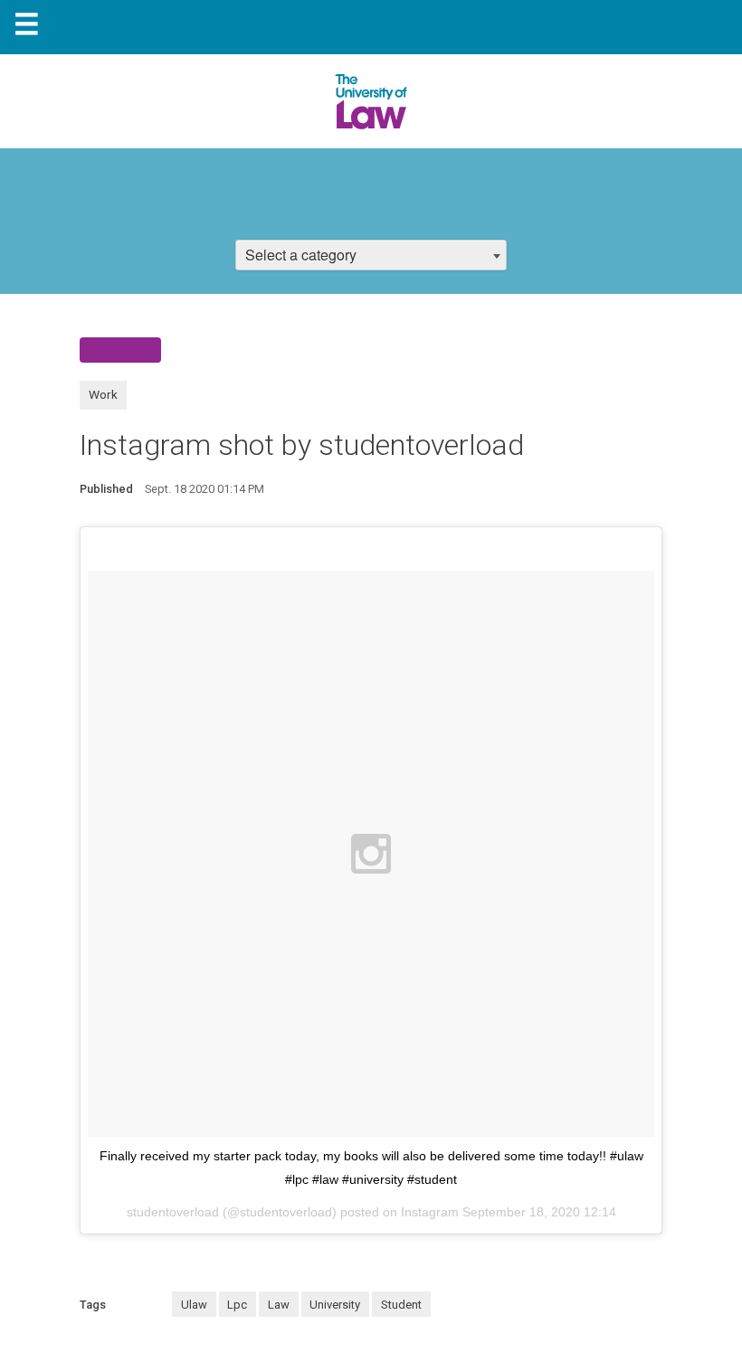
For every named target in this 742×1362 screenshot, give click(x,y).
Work (103, 394)
